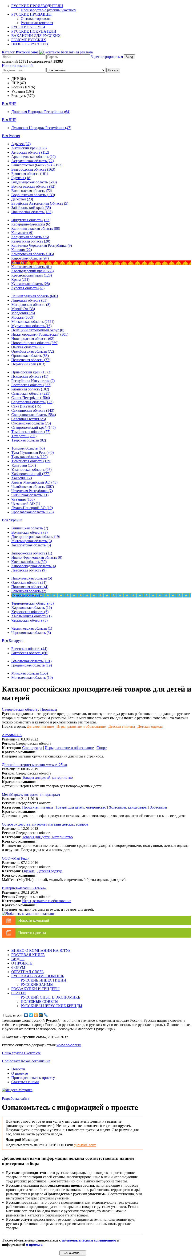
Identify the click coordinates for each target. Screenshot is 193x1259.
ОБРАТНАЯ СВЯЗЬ (27, 972)
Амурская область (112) (30, 152)
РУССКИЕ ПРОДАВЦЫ (31, 14)
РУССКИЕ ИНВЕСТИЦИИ (43, 980)
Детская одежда (150, 726)
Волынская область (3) (29, 532)
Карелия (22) (21, 250)
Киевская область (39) (29, 562)
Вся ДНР (9, 104)
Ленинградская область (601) (34, 296)
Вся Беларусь (12, 641)
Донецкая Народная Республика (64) (40, 112)
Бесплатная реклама (77, 52)
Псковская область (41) (29, 376)
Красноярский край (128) (31, 275)
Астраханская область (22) (32, 161)
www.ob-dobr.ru (68, 1045)
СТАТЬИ (18, 993)
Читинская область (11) (29, 495)
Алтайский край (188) (29, 148)
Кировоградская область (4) (33, 566)
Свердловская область (19, 709)
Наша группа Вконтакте (21, 1053)
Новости (18, 1069)
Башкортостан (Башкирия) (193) (36, 165)
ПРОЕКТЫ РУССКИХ (30, 44)
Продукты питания (37, 807)
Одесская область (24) (28, 582)
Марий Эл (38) (23, 309)
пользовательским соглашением (89, 1240)
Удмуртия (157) (23, 465)
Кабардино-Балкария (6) (30, 224)
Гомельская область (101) (31, 661)
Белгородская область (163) (33, 169)
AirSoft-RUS (12, 735)
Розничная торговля (37, 23)
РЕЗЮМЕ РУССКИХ (28, 40)
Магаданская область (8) (30, 305)
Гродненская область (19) (31, 665)
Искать (113, 70)
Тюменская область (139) (31, 461)
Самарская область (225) (30, 393)
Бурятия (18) (21, 178)
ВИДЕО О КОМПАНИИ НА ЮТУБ (40, 950)
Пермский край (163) (28, 364)
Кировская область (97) (30, 258)
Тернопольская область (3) (32, 603)
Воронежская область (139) (33, 195)
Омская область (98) (27, 347)
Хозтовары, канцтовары (128, 807)
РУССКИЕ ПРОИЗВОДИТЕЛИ (37, 6)
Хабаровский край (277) (30, 474)
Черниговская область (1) (31, 628)
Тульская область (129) (29, 457)
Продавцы (48, 709)
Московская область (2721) (32, 322)
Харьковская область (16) (31, 608)
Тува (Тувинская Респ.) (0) (32, 452)
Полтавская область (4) (29, 587)
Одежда (28, 871)
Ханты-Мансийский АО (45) (34, 482)
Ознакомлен (72, 1253)
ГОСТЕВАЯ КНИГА (28, 955)
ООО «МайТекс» (15, 858)
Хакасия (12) (21, 478)
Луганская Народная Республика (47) (41, 128)
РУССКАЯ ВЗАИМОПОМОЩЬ (37, 976)
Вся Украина (12, 520)
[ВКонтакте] (26, 1015)
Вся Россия (11, 136)
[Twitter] (30, 1015)
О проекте (19, 1073)
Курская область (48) (27, 288)
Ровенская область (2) (28, 591)
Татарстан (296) (23, 436)
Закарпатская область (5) (31, 545)
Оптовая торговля (35, 19)
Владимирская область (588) (34, 182)
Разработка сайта (15, 1098)
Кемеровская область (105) (32, 254)
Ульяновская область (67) (31, 469)
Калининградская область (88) (35, 228)
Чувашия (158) (23, 499)
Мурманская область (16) (31, 326)
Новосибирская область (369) (34, 343)
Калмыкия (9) (22, 233)
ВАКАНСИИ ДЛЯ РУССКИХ (36, 36)
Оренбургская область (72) (32, 351)
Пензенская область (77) (30, 360)
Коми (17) (19, 262)
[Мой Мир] (40, 1015)
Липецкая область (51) (29, 300)
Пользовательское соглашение (26, 1061)
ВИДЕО (17, 959)
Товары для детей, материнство (47, 777)
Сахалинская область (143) (32, 410)
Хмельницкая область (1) (31, 616)
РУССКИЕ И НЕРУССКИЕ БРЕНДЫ (51, 1006)
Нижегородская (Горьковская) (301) (39, 334)
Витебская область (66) (29, 653)
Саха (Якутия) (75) (26, 406)
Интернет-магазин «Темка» (24, 888)
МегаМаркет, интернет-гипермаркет (31, 794)
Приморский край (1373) (31, 372)
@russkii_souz (85, 1145)
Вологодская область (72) (31, 191)
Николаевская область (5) (31, 578)
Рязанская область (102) (30, 389)
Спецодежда (32, 748)
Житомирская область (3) (31, 541)
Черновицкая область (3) (31, 633)
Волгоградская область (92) (33, 186)
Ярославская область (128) (32, 512)
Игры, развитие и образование (81, 726)
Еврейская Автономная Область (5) (39, 203)
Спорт (101, 748)
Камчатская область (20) (30, 241)
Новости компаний (17, 66)
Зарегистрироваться (107, 57)
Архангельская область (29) (33, 157)
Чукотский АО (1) (25, 504)
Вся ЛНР (9, 120)
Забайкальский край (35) (31, 208)
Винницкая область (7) (29, 528)
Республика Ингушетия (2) (33, 381)
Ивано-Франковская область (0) (36, 557)
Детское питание (40, 726)
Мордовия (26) (23, 313)
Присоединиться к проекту (33, 1078)
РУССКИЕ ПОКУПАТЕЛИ (33, 31)
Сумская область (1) (27, 595)
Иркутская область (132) (30, 220)
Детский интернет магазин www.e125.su (34, 765)
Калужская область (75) (30, 237)
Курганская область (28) (30, 284)
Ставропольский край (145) (33, 427)
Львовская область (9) (28, 570)
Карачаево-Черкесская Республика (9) (41, 245)
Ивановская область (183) (31, 212)
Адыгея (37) (21, 144)
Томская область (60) (28, 448)
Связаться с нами (25, 1082)
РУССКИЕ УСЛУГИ (28, 27)
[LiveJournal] (45, 1015)
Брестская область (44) (29, 649)
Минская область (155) (29, 673)
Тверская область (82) (28, 440)
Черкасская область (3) (29, 620)
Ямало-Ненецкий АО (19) (32, 508)
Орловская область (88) (30, 356)
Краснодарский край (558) (32, 271)
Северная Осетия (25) (28, 419)
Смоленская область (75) (31, 423)
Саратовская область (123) (32, 402)
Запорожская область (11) (31, 553)
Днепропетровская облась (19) (35, 537)
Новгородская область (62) (32, 339)
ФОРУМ (18, 967)
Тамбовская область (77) (30, 432)
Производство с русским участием (48, 10)
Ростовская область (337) (31, 385)
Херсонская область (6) (29, 612)
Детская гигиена (121, 726)
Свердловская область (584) (33, 415)
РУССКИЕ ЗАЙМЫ (37, 984)
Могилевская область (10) (32, 677)
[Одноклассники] (35, 1015)
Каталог (20, 52)
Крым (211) (20, 279)
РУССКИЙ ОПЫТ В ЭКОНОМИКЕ (50, 997)
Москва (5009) (22, 317)
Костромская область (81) (31, 267)
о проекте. (34, 1244)
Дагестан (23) (22, 199)
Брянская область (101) (29, 174)
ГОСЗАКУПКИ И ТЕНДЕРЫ (35, 989)
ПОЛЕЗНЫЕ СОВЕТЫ (39, 1001)
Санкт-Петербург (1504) (30, 398)
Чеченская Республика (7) (32, 491)
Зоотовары (158, 807)
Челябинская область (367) (32, 487)
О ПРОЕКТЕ (21, 963)
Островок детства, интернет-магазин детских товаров (45, 824)
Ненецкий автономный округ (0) (37, 330)
